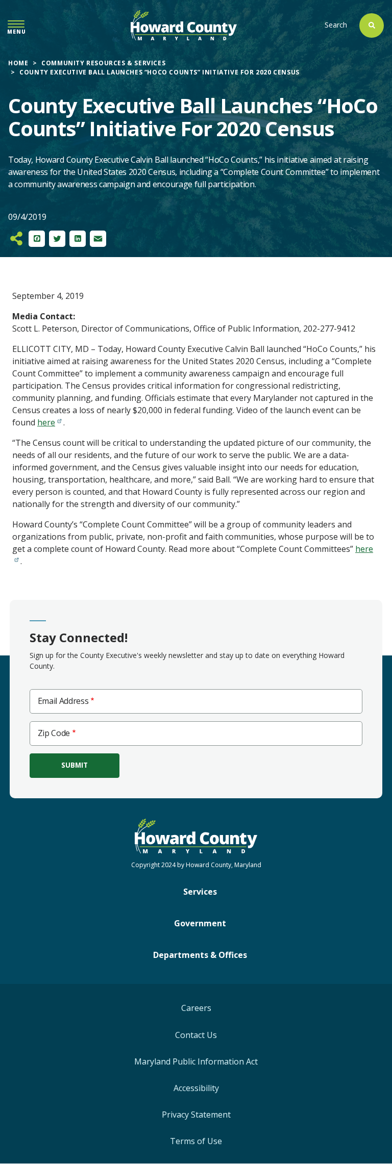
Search (336, 25)
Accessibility (196, 1088)
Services (200, 891)
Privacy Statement (196, 1114)
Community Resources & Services (103, 63)
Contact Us (196, 1035)
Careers (196, 1008)
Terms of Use (196, 1141)
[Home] (184, 25)
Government (200, 923)
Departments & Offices (200, 954)
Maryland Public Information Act (196, 1061)
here (46, 422)
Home (18, 63)
